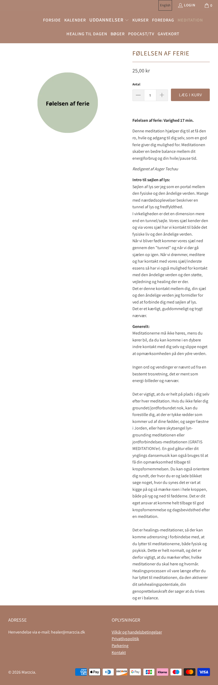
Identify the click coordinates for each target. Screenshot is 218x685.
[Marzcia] (16, 27)
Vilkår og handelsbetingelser (137, 632)
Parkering (120, 645)
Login (189, 5)
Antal (136, 84)
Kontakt (119, 652)
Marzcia (28, 672)
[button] (109, 20)
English (165, 5)
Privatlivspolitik (125, 638)
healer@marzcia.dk (68, 632)
